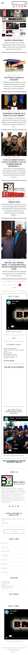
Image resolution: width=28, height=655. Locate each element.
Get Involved (5, 555)
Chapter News (5, 551)
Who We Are (4, 543)
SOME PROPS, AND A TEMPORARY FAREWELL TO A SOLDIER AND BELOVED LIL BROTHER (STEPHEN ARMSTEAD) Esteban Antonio (14, 266)
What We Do (4, 547)
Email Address (4, 523)
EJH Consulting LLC (15, 649)
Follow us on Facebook (14, 367)
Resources (4, 564)
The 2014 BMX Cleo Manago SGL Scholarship (14, 79)
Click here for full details (9, 360)
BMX (9, 38)
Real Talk (4, 559)
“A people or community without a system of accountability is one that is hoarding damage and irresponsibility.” (14, 163)
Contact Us (4, 572)
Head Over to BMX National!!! (14, 40)
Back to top (13, 651)
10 (13, 287)
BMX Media (4, 568)
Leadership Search (14, 202)
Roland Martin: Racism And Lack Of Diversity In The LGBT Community (14, 114)
